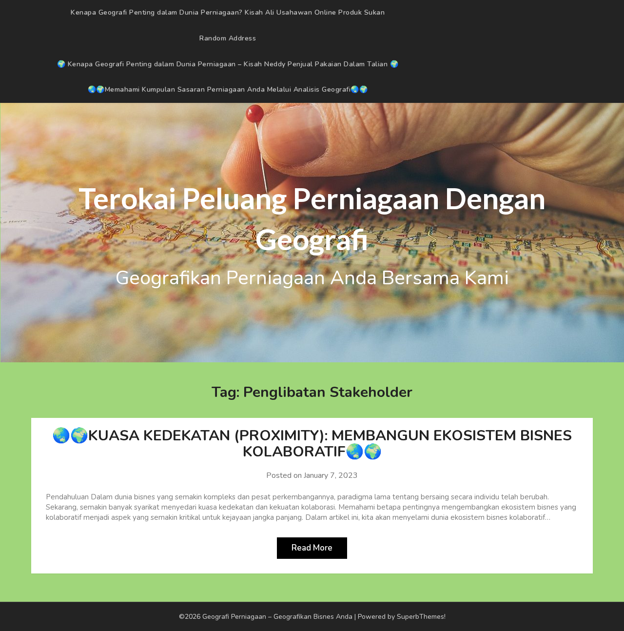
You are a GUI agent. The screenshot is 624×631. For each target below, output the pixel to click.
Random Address (227, 38)
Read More (312, 547)
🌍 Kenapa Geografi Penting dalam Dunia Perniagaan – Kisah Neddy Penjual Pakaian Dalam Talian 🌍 (228, 64)
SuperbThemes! (421, 616)
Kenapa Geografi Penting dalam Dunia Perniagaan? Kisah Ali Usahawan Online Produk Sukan (228, 12)
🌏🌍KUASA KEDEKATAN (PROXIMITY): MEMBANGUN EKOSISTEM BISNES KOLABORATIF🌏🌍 (312, 444)
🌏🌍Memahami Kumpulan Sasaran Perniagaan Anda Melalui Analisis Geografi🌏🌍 (228, 89)
